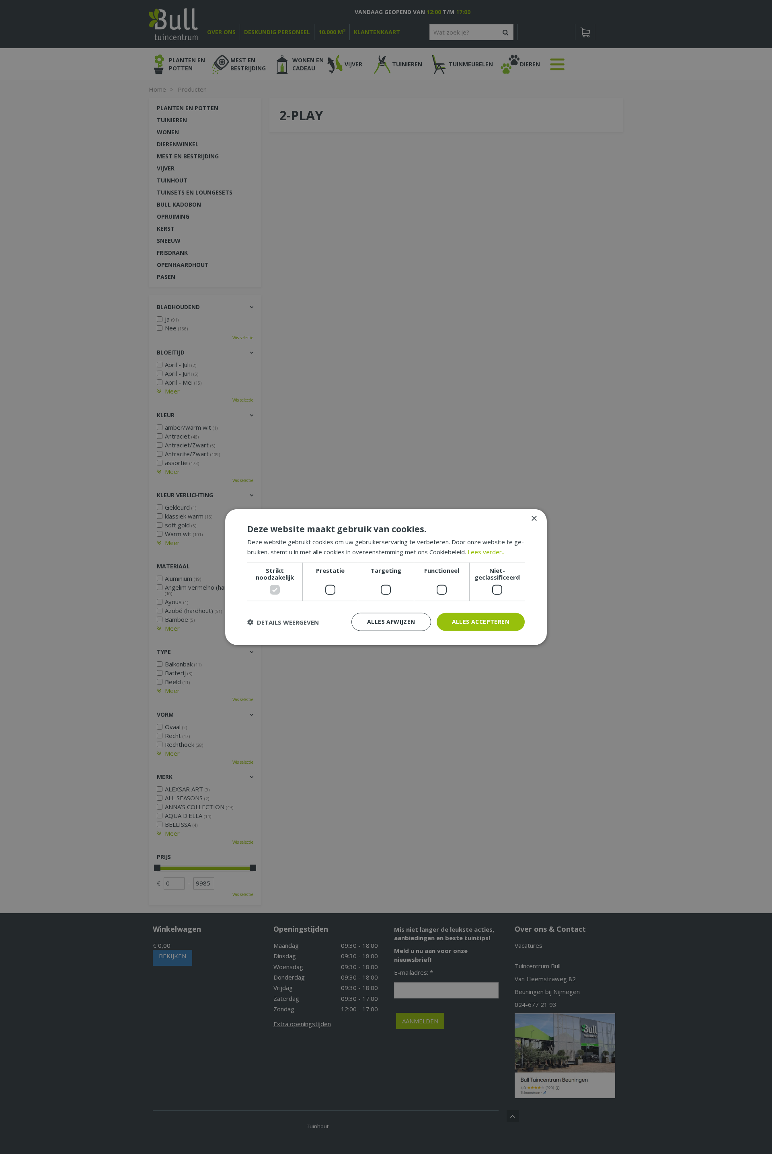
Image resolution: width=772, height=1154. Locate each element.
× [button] (534, 518)
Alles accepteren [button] (480, 621)
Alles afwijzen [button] (391, 621)
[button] (283, 621)
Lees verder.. (486, 551)
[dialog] (386, 577)
